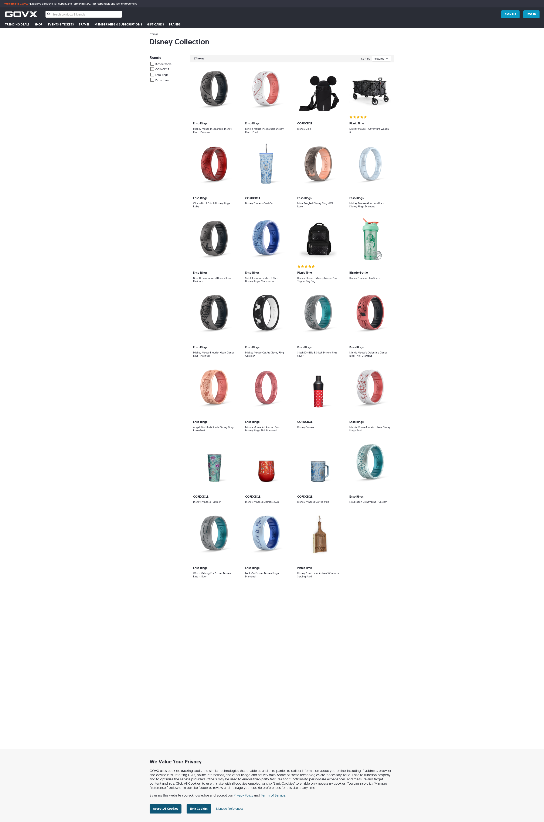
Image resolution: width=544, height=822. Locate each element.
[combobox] (83, 14)
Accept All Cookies (165, 809)
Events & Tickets (61, 24)
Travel (84, 24)
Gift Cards (155, 24)
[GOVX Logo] (21, 14)
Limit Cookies (199, 809)
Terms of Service (273, 795)
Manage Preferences (229, 809)
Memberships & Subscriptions (118, 24)
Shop (38, 24)
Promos (154, 33)
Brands (175, 24)
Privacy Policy (244, 795)
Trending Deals (17, 24)
